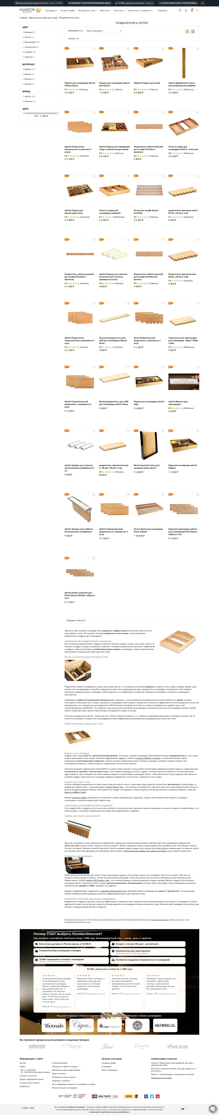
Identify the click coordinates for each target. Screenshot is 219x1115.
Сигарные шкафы (109, 1063)
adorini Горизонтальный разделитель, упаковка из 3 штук (78, 404)
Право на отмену (59, 1074)
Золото (29, 37)
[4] (70, 89)
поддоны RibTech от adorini (148, 758)
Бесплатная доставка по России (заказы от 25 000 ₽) (65, 944)
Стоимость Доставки (28, 1076)
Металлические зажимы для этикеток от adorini (145, 851)
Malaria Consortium (77, 1107)
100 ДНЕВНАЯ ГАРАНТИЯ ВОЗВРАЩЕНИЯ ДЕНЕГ (90, 3)
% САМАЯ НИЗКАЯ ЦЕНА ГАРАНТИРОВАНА (178, 3)
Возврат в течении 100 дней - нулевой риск (137, 944)
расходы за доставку (160, 920)
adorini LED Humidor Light (98, 880)
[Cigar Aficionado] (54, 1025)
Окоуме (30, 84)
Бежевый (30, 32)
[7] (74, 89)
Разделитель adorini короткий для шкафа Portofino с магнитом (148, 149)
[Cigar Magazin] (137, 1025)
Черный (30, 57)
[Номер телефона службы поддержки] (202, 3)
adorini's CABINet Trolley (75, 792)
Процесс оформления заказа (32, 1079)
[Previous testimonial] (37, 989)
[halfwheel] (165, 1025)
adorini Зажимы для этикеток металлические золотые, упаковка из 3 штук (113, 276)
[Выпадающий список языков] (184, 1108)
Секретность (25, 1086)
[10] (112, 347)
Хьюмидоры (107, 1066)
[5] (113, 89)
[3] (108, 89)
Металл (30, 79)
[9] (111, 217)
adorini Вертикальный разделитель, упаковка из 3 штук (147, 340)
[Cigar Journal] (81, 1025)
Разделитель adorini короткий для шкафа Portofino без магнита (148, 276)
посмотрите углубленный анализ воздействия (109, 1112)
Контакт (23, 1063)
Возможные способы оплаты (64, 1077)
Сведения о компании (61, 1081)
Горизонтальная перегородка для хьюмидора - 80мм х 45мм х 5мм (183, 340)
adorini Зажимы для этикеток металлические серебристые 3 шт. (79, 468)
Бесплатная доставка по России (41, 3)
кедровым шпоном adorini (111, 891)
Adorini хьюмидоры (109, 1070)
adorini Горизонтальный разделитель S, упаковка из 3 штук (113, 531)
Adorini (30, 96)
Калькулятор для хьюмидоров (64, 1088)
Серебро (30, 52)
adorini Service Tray (114, 787)
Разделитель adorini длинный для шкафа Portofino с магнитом (79, 276)
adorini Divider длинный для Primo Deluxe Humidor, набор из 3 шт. (80, 595)
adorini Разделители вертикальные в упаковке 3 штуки (78, 149)
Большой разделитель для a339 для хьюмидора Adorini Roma (113, 340)
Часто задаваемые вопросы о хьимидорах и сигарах (74, 1084)
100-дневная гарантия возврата (65, 1066)
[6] (73, 89)
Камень (29, 74)
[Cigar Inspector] (109, 1025)
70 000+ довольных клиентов (136, 3)
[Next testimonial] (182, 989)
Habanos (30, 101)
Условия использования (30, 1083)
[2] (68, 89)
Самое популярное (95, 31)
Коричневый (32, 42)
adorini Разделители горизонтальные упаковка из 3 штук (79, 340)
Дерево (30, 69)
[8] (75, 89)
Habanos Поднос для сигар (147, 83)
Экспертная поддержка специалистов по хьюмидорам (143, 960)
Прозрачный (32, 47)
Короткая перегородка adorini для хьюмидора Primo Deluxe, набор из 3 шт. (182, 531)
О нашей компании (59, 1063)
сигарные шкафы (79, 798)
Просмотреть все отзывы (161, 1078)
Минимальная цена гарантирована (133, 951)
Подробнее (162, 11)
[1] (67, 89)
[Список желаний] (197, 11)
